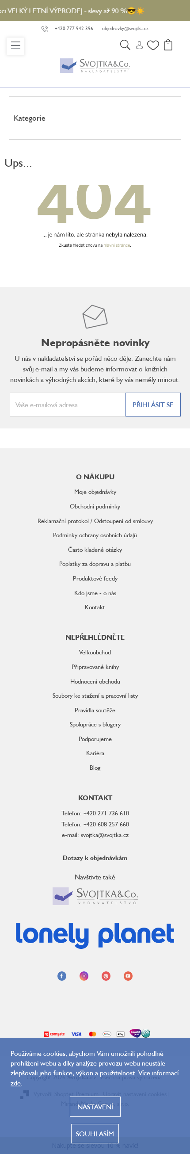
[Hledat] (125, 46)
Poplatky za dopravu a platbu (95, 563)
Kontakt (95, 607)
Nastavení (95, 1106)
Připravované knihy (95, 666)
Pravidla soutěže (95, 710)
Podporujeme (95, 738)
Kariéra (95, 753)
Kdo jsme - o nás (95, 592)
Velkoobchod (95, 652)
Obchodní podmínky (95, 506)
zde (16, 1082)
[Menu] (15, 46)
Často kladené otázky (95, 549)
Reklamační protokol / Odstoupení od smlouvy (95, 520)
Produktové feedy (95, 578)
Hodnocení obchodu (95, 681)
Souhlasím (95, 1133)
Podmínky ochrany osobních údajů (95, 535)
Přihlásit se (153, 404)
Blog (95, 767)
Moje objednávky (95, 491)
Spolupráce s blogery (95, 724)
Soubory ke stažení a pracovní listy (95, 695)
